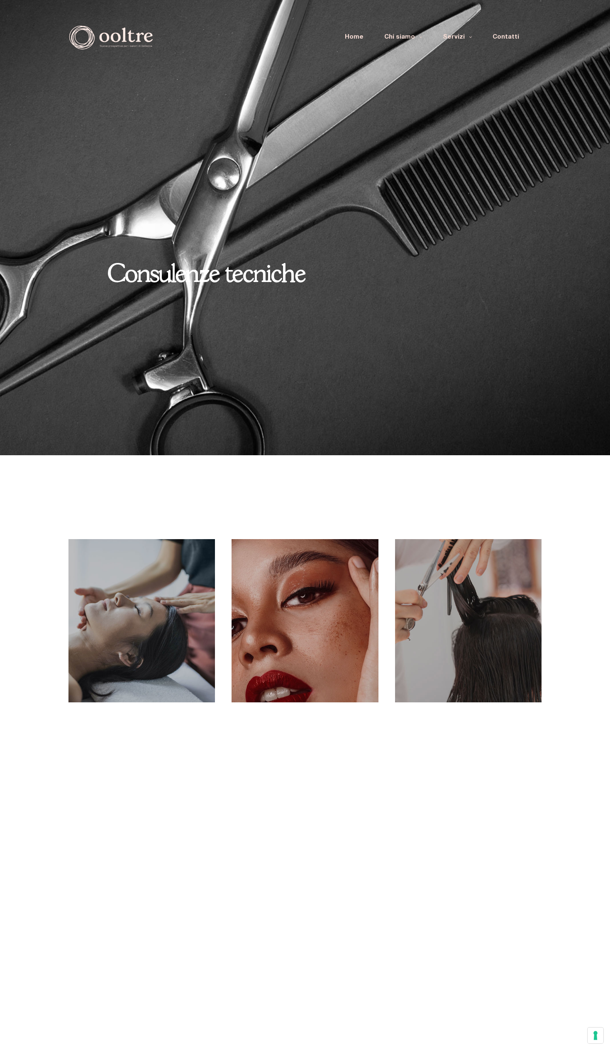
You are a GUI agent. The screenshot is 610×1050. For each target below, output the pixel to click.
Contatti (506, 37)
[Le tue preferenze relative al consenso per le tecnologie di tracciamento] (595, 1035)
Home (354, 37)
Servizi (454, 37)
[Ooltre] (110, 37)
